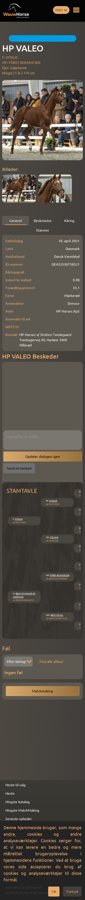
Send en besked (19, 468)
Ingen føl (13, 672)
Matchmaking (42, 691)
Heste (10, 793)
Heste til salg (15, 785)
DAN (59, 10)
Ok (54, 891)
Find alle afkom (51, 661)
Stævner (42, 230)
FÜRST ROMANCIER (59, 575)
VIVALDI (53, 501)
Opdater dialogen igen (42, 456)
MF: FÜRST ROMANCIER (21, 63)
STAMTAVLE (22, 491)
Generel (15, 221)
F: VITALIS (10, 57)
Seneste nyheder (18, 819)
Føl (6, 648)
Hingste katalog (17, 802)
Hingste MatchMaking (22, 810)
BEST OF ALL (57, 615)
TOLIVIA (54, 537)
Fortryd (72, 891)
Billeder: (10, 169)
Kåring (69, 221)
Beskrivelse (42, 221)
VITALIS (18, 519)
